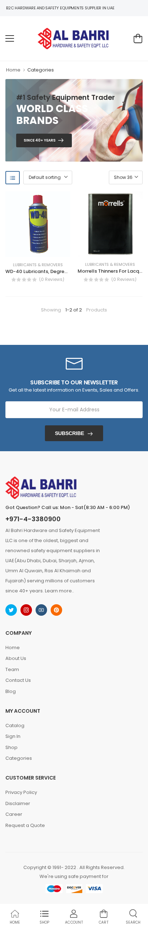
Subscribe (69, 433)
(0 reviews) (51, 279)
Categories (40, 69)
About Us (15, 658)
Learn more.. (59, 590)
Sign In (12, 736)
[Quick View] (48, 249)
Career (13, 814)
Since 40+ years (40, 140)
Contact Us (18, 680)
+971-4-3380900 (33, 519)
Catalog (14, 725)
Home (13, 69)
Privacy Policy (21, 792)
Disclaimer (17, 803)
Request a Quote (25, 825)
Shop (11, 747)
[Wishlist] (27, 249)
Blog (10, 691)
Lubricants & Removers (38, 265)
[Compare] (37, 249)
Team (12, 669)
